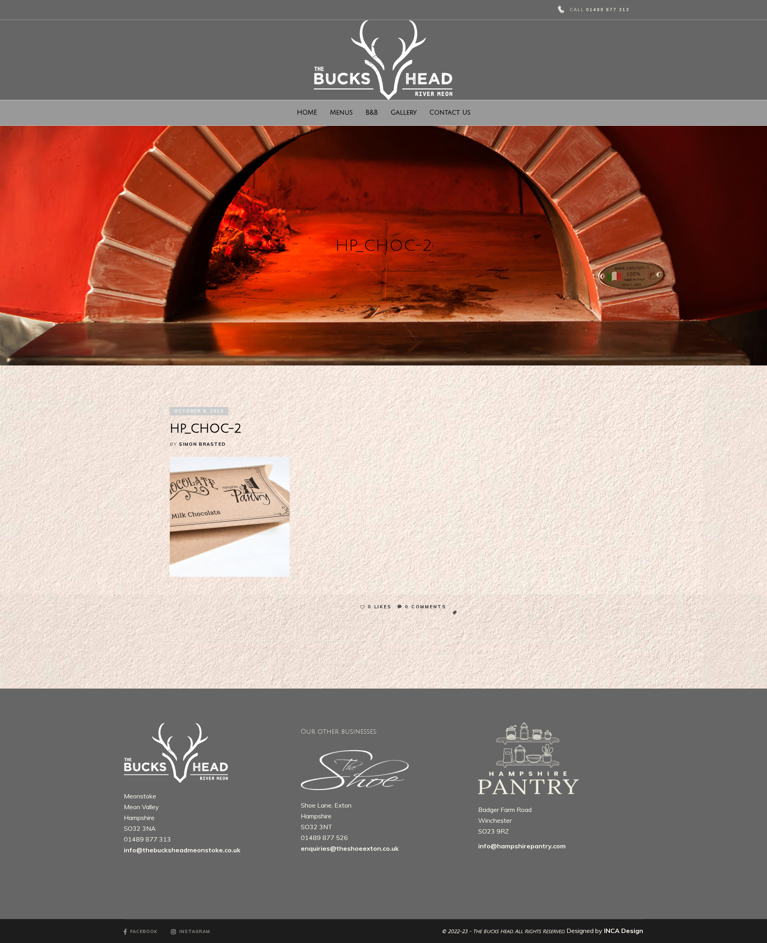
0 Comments (426, 606)
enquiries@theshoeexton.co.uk (350, 848)
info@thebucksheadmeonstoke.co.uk (182, 850)
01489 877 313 (608, 9)
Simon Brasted (202, 444)
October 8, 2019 (199, 411)
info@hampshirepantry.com (522, 846)
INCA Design (623, 931)
